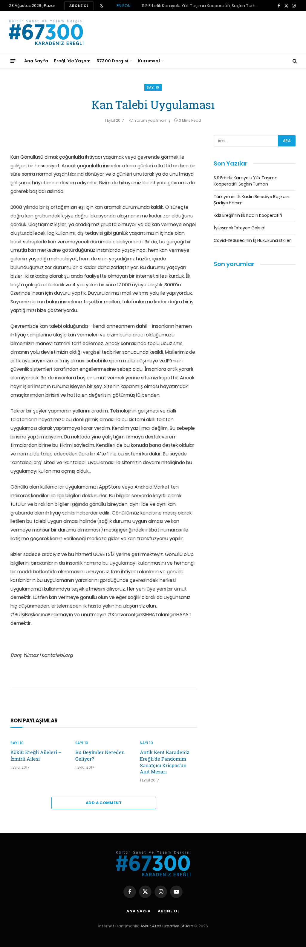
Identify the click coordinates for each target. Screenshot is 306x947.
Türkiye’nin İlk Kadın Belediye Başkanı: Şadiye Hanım (195, 5)
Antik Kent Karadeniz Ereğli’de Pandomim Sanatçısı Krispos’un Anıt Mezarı (164, 762)
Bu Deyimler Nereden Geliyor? (100, 755)
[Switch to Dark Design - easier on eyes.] (101, 6)
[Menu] (13, 60)
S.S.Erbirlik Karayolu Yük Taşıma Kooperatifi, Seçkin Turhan (246, 181)
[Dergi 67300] (46, 32)
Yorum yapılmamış (152, 120)
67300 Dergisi (112, 61)
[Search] (294, 61)
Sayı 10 (153, 87)
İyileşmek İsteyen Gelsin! (239, 228)
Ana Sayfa (36, 61)
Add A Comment (104, 803)
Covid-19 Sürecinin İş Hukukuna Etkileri (253, 240)
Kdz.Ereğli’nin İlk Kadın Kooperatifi (248, 215)
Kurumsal (149, 61)
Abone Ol (168, 911)
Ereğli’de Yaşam (72, 61)
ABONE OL (79, 5)
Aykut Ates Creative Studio (166, 926)
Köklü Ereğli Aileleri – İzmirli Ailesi (36, 755)
